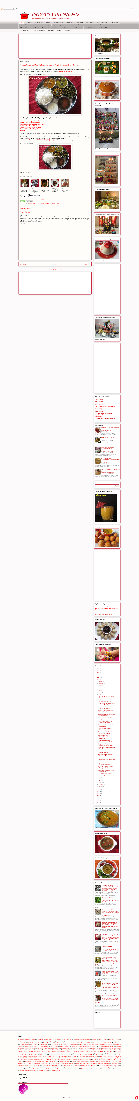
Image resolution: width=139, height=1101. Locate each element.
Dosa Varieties (54, 1044)
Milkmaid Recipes (79, 1053)
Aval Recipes (57, 1039)
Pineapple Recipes (99, 1058)
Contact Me (67, 30)
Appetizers (48, 1039)
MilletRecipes (36, 27)
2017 (98, 793)
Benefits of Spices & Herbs (39, 30)
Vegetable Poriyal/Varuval (31, 1068)
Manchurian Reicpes (31, 1053)
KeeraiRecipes (47, 25)
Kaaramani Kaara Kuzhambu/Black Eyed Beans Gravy (34, 121)
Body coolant (21, 1041)
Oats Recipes (103, 1056)
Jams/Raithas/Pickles (103, 27)
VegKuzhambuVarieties (25, 25)
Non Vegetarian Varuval (49, 1056)
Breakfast (48, 22)
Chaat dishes (101, 1041)
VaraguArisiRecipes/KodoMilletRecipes (96, 1067)
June (100, 694)
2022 (98, 675)
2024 (98, 670)
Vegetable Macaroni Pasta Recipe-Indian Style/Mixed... (106, 755)
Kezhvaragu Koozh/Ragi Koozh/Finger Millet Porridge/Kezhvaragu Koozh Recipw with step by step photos (109, 449)
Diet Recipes (118, 1042)
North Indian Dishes (93, 1056)
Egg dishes (63, 1044)
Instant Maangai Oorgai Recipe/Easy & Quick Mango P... (106, 704)
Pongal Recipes (117, 1058)
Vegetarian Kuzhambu (44, 1068)
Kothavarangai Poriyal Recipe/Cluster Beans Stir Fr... (106, 725)
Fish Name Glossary (93, 1044)
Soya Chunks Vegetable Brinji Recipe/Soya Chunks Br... (105, 763)
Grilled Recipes (28, 1046)
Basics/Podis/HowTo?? (25, 30)
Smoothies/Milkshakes (66, 27)
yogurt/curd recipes (56, 1070)
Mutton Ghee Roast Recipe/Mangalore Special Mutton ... (107, 748)
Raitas (95, 1059)
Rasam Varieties (99, 411)
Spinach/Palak (21, 1065)
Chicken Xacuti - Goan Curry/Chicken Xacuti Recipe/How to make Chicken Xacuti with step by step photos (110, 460)
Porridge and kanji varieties (37, 1059)
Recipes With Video (64, 1061)
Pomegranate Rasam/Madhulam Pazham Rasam (32, 124)
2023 (98, 673)
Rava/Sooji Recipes (39, 1061)
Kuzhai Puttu (69, 1051)
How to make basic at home (106, 1046)
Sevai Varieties (100, 1061)
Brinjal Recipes (59, 1041)
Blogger (76, 1098)
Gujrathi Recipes (36, 1046)
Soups (57, 1063)
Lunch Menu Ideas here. (65, 71)
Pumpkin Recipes (64, 1059)
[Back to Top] (137, 1098)
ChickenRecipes (69, 22)
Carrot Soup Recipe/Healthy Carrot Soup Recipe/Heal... (106, 697)
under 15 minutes (43, 1070)
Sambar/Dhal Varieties (82, 1061)
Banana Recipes (78, 1039)
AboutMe (59, 30)
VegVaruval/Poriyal (57, 25)
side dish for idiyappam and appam (28, 1070)
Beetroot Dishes (86, 1039)
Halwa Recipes (44, 1046)
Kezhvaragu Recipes (56, 1049)
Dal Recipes (74, 1042)
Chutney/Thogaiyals (58, 22)
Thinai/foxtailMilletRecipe (105, 1065)
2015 (98, 798)
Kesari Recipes (46, 1049)
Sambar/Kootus (37, 25)
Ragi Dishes (88, 1059)
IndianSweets (40, 1048)
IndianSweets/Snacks (24, 27)
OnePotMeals (117, 1056)
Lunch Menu (109, 1051)
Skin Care (52, 1063)
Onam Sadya (110, 1056)
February (101, 784)
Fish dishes (102, 1044)
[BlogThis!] (28, 201)
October (100, 685)
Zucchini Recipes (96, 1068)
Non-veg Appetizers (62, 1056)
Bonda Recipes (30, 1041)
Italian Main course (65, 1048)
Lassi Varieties (89, 1051)
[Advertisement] (29, 3)
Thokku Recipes (116, 1065)
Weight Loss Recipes (85, 1068)
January (100, 786)
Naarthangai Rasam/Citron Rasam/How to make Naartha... (106, 741)
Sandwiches (92, 1061)
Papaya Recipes (39, 1058)
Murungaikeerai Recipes (23, 1054)
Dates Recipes (81, 1042)
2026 (98, 668)
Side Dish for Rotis (110, 1061)
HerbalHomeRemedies (84, 1046)
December (101, 681)
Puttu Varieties (81, 1059)
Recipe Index (29, 22)
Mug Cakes (108, 1053)
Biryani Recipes (102, 1039)
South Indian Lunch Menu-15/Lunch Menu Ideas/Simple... (106, 751)
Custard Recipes (66, 1042)
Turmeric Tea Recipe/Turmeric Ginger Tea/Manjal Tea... (105, 732)
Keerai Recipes (98, 408)
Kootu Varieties (114, 1050)
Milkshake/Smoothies (89, 1053)
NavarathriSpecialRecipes (78, 1054)
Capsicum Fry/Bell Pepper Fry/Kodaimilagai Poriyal (108, 438)
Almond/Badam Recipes (30, 1039)
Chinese (39, 1042)
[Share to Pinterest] (32, 201)
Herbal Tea (74, 1046)
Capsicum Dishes (74, 1041)
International (55, 1048)
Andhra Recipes (40, 1039)
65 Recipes (20, 1039)
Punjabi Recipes (72, 1059)
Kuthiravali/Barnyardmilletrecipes (58, 1051)
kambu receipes (105, 1068)
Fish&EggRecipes (90, 22)
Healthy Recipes (64, 1046)
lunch (111, 1068)
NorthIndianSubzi (78, 25)
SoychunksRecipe (115, 1063)
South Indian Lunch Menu (82, 1063)
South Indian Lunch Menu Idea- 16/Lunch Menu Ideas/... (105, 707)
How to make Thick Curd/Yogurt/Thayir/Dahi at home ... (106, 759)
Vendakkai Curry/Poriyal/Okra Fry (29, 126)
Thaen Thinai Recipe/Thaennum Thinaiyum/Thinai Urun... (105, 767)
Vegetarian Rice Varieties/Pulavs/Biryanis (105, 418)
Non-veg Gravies (73, 1056)
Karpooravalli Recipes (96, 1048)
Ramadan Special (111, 1059)
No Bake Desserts (98, 1054)
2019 (98, 789)
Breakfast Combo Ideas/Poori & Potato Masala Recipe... (105, 711)
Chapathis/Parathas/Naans (112, 1041)
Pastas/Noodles (45, 27)
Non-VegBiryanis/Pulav (102, 22)
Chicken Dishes (31, 1042)
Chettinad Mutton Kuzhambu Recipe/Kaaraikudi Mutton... (105, 729)
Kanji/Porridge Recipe (85, 1048)
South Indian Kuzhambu (67, 1063)
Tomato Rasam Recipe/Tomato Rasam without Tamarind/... (106, 714)
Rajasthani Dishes (101, 1059)
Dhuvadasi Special (97, 1042)
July (100, 692)
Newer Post (23, 264)
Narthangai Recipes (54, 1054)
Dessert (88, 1043)
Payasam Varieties (65, 1058)
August (100, 690)
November (101, 683)
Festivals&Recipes (110, 25)
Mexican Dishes (58, 1053)
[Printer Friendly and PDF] (22, 201)
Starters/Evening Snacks (32, 1065)
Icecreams (25, 1048)
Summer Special (66, 1065)
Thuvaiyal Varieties (22, 1067)
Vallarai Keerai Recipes (82, 1067)
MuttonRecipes (79, 22)
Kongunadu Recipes (105, 1049)
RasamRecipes (68, 25)
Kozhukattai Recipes (22, 1051)
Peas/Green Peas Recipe (84, 1058)
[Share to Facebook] (31, 201)
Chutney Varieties (47, 1042)
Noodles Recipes (83, 1056)
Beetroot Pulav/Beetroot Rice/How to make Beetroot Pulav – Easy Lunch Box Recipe (110, 429)
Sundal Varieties (75, 1065)
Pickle (92, 1058)
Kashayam (22, 1049)
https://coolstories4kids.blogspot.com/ (104, 614)
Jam (73, 1048)
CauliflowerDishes (93, 1041)
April (100, 780)
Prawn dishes (56, 1059)
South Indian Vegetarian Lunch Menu (41, 203)
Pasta (57, 1058)
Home (21, 22)
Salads (73, 1061)
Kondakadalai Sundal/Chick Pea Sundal (30, 127)
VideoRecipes (51, 30)
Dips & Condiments (25, 1044)
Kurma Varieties (99, 410)
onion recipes (118, 1068)
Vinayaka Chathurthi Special (71, 1068)
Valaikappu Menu (71, 1067)
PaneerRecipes (89, 25)
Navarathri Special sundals (65, 1054)
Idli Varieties (32, 1048)
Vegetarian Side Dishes (57, 1068)
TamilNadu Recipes (54, 203)
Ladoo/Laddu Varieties (78, 1051)
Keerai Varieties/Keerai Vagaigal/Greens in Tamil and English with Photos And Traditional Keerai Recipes (110, 899)
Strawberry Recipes (46, 1065)
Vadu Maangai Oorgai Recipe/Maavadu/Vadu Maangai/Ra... (104, 737)
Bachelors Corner (66, 1039)
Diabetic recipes (106, 1043)
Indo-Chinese (48, 1048)
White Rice (22, 130)
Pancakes (23, 1058)
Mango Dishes (39, 1053)
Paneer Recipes (29, 1058)
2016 (98, 796)
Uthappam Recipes (51, 1067)
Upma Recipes (43, 1067)
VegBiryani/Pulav (114, 22)
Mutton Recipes (43, 1054)
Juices (77, 1048)
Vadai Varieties (60, 1067)
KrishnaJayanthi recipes (34, 1051)
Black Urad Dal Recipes (114, 1039)
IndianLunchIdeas (99, 25)
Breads (44, 1041)
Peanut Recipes (75, 1058)
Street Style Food (56, 1065)
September (101, 688)
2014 (98, 800)
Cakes (66, 1041)
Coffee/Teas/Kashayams (90, 27)
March (100, 782)
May (100, 777)
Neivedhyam (88, 1054)
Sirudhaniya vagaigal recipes (41, 1063)
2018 (98, 791)
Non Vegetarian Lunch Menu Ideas (35, 1056)
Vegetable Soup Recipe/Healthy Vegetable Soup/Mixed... (105, 721)
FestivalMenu (83, 1044)
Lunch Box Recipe (99, 1051)
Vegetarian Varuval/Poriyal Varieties (103, 413)
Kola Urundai (75, 1049)
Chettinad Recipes (22, 1042)
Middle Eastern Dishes (68, 1053)
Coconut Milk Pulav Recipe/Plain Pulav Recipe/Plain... (105, 774)
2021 (98, 677)
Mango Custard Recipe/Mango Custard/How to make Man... (105, 744)
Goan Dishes (110, 1044)
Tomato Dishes (33, 1067)
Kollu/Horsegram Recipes (85, 1049)
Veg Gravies (110, 1067)
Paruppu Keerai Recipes (49, 1058)
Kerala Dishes (38, 1049)
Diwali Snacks (34, 1044)
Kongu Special (96, 1049)
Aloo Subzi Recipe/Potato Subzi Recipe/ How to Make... (105, 718)
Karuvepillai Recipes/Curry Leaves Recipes (111, 1048)
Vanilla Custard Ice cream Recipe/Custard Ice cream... (105, 700)
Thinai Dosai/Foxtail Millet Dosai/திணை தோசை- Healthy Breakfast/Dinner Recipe (110, 471)
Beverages (94, 1039)
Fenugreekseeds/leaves (73, 1044)
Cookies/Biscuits (57, 1042)
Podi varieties (108, 1058)
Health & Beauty (78, 27)
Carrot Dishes (84, 1041)
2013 (98, 802)
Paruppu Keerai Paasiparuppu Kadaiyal (30, 122)
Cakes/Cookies (55, 27)
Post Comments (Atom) (58, 269)
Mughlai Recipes (116, 1053)
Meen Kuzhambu (49, 1053)
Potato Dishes (48, 1059)
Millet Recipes (100, 1053)
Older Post (87, 264)
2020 (98, 679)
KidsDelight (65, 1050)
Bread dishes (38, 1041)
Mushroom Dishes (34, 1054)
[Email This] (26, 201)
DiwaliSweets (44, 1044)
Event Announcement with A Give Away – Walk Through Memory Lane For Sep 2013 (110, 972)
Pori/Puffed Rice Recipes (25, 1059)
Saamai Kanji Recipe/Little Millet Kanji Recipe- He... (106, 770)
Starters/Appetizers (39, 22)
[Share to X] (29, 201)
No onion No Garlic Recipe (109, 1054)
